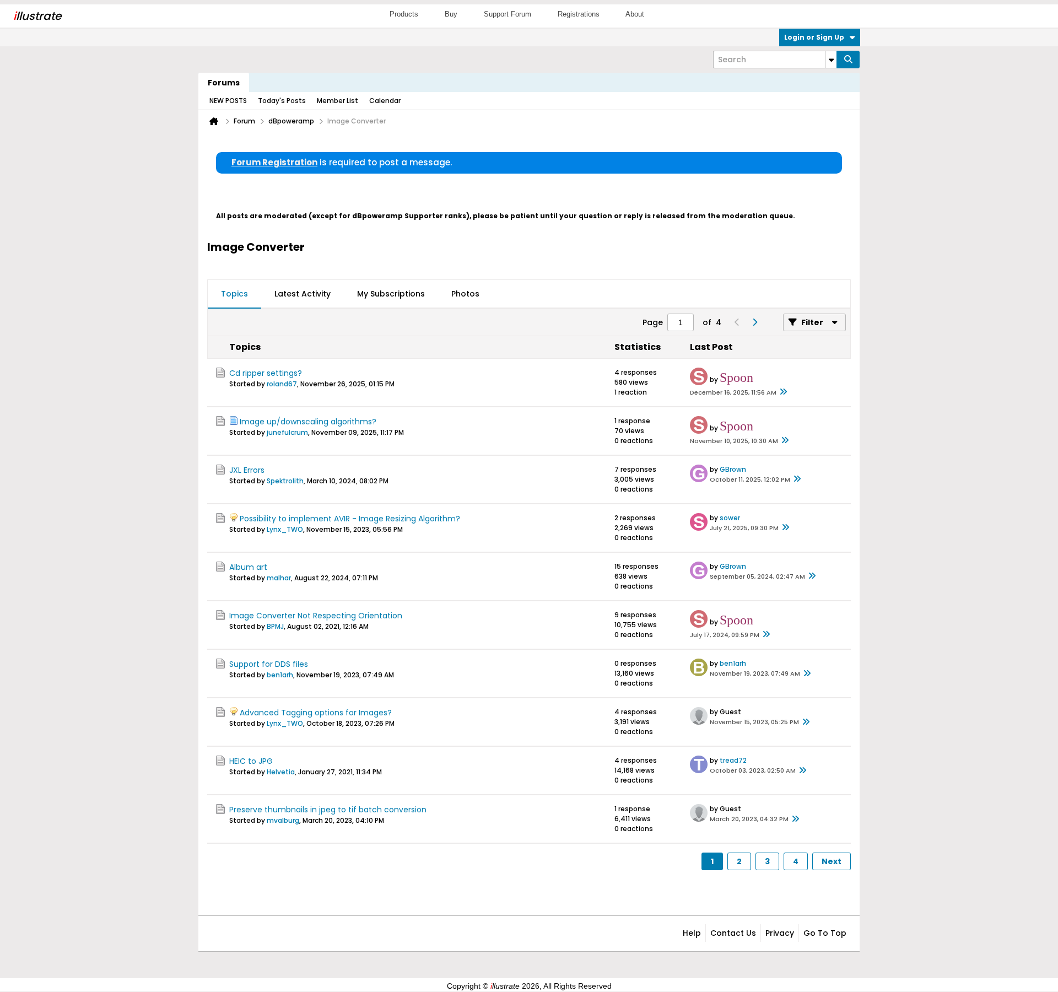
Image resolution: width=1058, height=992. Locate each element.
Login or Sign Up (814, 37)
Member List (337, 100)
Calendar (385, 100)
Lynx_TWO (285, 529)
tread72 (733, 760)
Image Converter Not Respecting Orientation (315, 615)
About (634, 14)
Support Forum (507, 14)
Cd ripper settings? (265, 373)
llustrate (37, 16)
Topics (234, 293)
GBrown (733, 469)
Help (692, 933)
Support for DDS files (268, 664)
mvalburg (283, 820)
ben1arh (280, 675)
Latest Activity (302, 293)
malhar (279, 578)
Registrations (579, 14)
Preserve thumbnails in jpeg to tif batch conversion (328, 809)
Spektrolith (285, 481)
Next (831, 861)
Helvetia (281, 772)
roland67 (282, 384)
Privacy (779, 933)
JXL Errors (246, 470)
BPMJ (275, 626)
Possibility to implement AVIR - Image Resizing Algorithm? (350, 518)
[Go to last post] (783, 392)
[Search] (848, 59)
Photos (465, 293)
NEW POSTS (228, 100)
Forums (224, 82)
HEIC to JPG (251, 761)
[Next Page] (754, 322)
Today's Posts (282, 100)
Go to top (824, 933)
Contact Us (733, 933)
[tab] (234, 294)
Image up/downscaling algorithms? (308, 421)
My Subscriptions (391, 293)
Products (404, 14)
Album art (248, 567)
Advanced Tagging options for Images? (316, 712)
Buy (451, 14)
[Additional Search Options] (831, 59)
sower (730, 517)
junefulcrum (287, 432)
